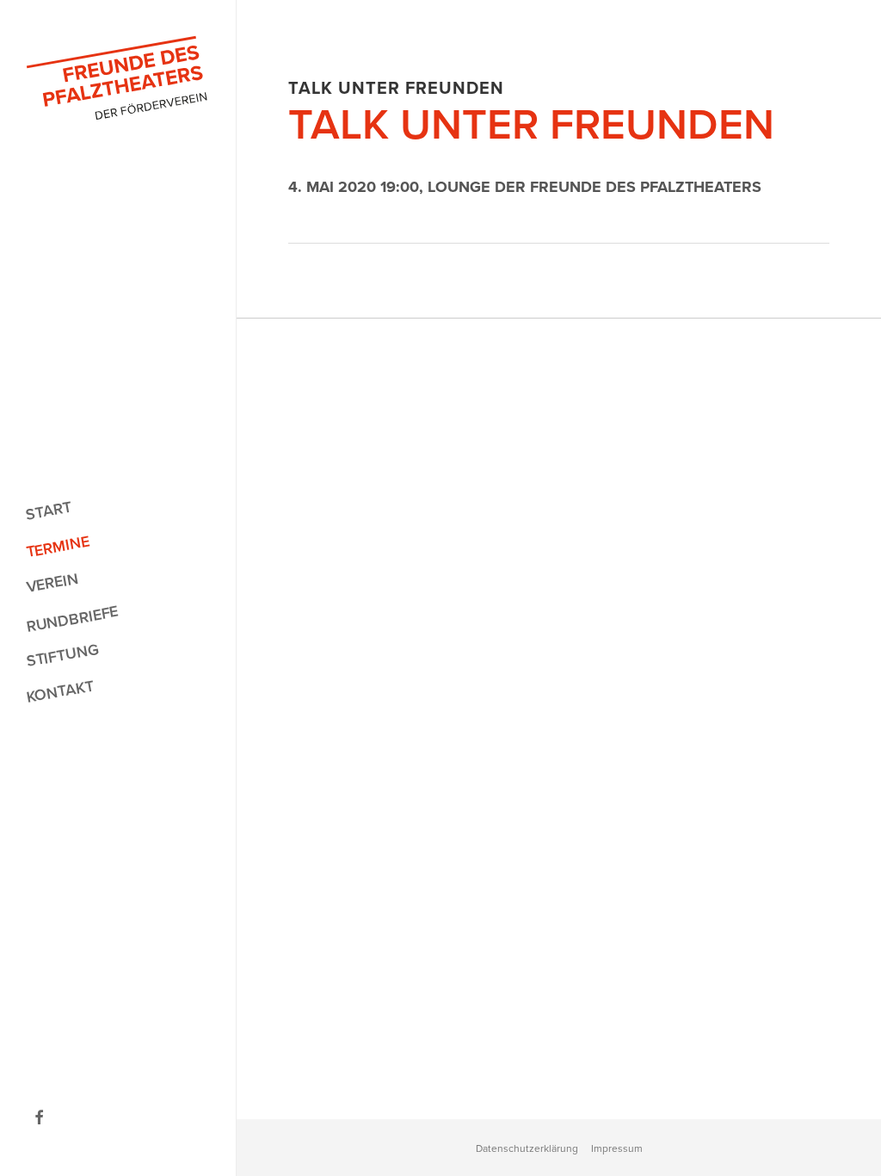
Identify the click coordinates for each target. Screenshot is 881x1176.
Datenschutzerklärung (527, 1148)
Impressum (617, 1148)
